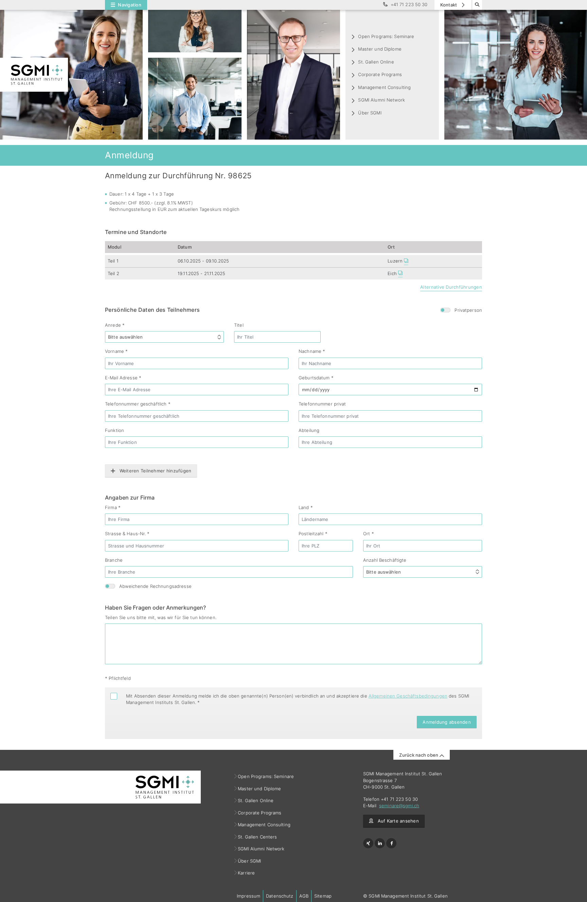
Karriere (246, 873)
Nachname (312, 351)
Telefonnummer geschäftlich (138, 404)
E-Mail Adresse (123, 377)
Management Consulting (384, 87)
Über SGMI (369, 112)
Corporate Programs (380, 74)
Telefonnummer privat (322, 404)
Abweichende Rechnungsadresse (155, 586)
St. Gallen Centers (257, 837)
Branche (114, 560)
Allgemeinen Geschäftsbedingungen (408, 696)
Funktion (114, 430)
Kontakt (449, 4)
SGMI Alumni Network (381, 100)
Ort (368, 533)
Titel (239, 325)
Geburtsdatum (316, 377)
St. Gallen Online (376, 62)
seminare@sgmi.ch (399, 805)
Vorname (116, 351)
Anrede (115, 325)
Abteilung (309, 430)
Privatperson (468, 310)
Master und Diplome (379, 49)
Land (306, 507)
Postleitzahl (313, 533)
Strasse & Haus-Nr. (127, 533)
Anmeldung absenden (447, 722)
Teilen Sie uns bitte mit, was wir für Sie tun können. (160, 617)
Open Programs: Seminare (386, 36)
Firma (113, 507)
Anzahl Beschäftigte (384, 560)
